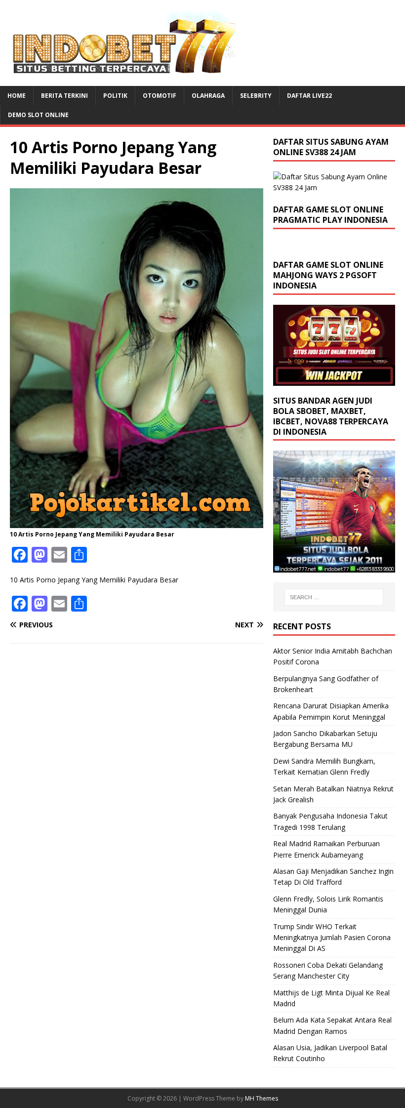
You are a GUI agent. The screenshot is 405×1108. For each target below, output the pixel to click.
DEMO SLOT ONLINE (38, 115)
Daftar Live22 (309, 95)
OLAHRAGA (208, 95)
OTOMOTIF (159, 95)
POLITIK (115, 95)
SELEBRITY (256, 95)
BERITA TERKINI (64, 95)
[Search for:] (334, 597)
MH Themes (261, 1098)
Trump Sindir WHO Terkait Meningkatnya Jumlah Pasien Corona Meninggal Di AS (332, 937)
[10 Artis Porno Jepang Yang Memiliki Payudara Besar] (136, 522)
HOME (16, 95)
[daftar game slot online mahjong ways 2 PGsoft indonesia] (334, 380)
